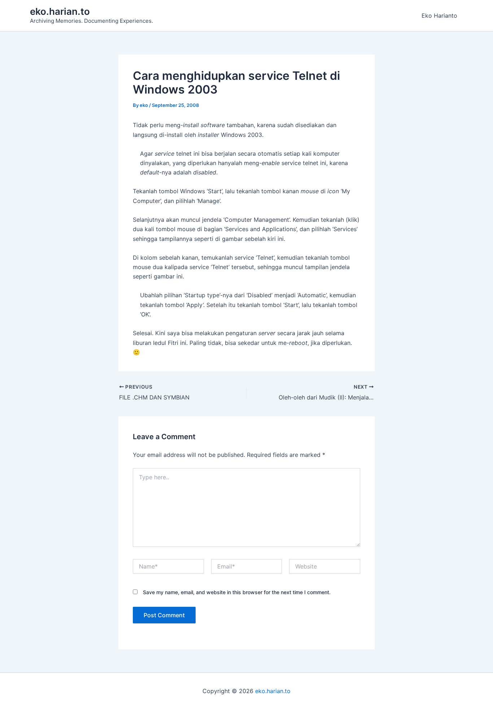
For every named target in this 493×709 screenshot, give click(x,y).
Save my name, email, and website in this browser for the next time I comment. (237, 592)
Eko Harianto (439, 15)
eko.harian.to (60, 11)
